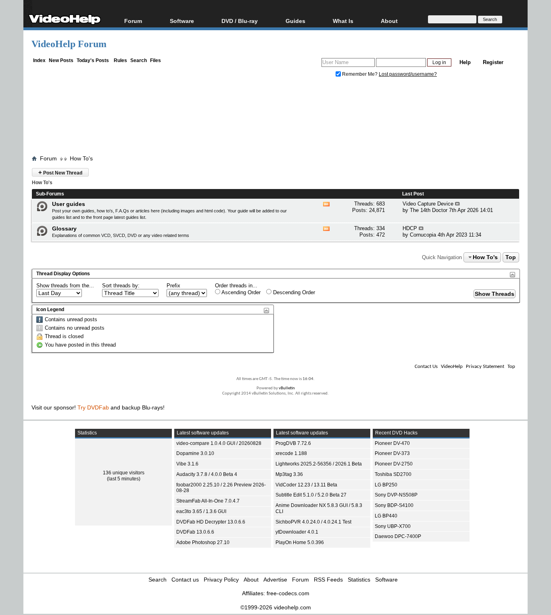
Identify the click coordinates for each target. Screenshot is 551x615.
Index (39, 60)
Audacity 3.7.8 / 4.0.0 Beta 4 (206, 474)
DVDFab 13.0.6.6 (195, 532)
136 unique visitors (123, 473)
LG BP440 (386, 516)
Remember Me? (360, 74)
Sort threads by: (121, 286)
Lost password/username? (408, 74)
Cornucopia (423, 235)
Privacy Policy (221, 579)
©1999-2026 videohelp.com (275, 607)
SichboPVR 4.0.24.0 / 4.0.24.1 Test (313, 522)
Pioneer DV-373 (392, 453)
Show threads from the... (65, 286)
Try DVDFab (93, 407)
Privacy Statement (485, 366)
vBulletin (287, 388)
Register (493, 62)
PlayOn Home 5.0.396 (300, 542)
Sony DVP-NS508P (396, 495)
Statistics (359, 579)
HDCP (410, 228)
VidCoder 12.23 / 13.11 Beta (306, 485)
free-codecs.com (288, 593)
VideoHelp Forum (68, 44)
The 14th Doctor (428, 210)
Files (155, 60)
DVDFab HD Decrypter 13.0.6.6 (210, 522)
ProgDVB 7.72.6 (293, 443)
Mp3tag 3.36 (289, 474)
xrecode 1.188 (291, 453)
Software (182, 21)
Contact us (185, 579)
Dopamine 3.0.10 (195, 453)
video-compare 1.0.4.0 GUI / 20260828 (218, 443)
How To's (81, 158)
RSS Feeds (328, 579)
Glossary (64, 228)
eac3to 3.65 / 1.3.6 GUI (201, 511)
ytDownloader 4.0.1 (297, 532)
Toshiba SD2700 (393, 474)
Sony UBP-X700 (393, 526)
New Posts (61, 60)
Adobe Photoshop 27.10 (203, 542)
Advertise (275, 579)
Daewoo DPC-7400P (398, 536)
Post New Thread (60, 172)
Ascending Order (240, 292)
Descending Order (293, 292)
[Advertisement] (275, 118)
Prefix (173, 286)
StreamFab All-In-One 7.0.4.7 (208, 501)
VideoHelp (452, 366)
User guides (68, 204)
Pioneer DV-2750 (394, 464)
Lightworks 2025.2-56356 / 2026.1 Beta (319, 464)
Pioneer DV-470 (392, 443)
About (251, 579)
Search (138, 60)
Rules (120, 60)
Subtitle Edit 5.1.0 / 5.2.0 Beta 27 (311, 495)
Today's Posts (93, 60)
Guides (295, 21)
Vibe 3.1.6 (187, 464)
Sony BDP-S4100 (394, 505)
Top (510, 257)
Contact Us (426, 366)
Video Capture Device (428, 204)
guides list (61, 217)
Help (465, 62)
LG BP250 (386, 485)
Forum (133, 21)
